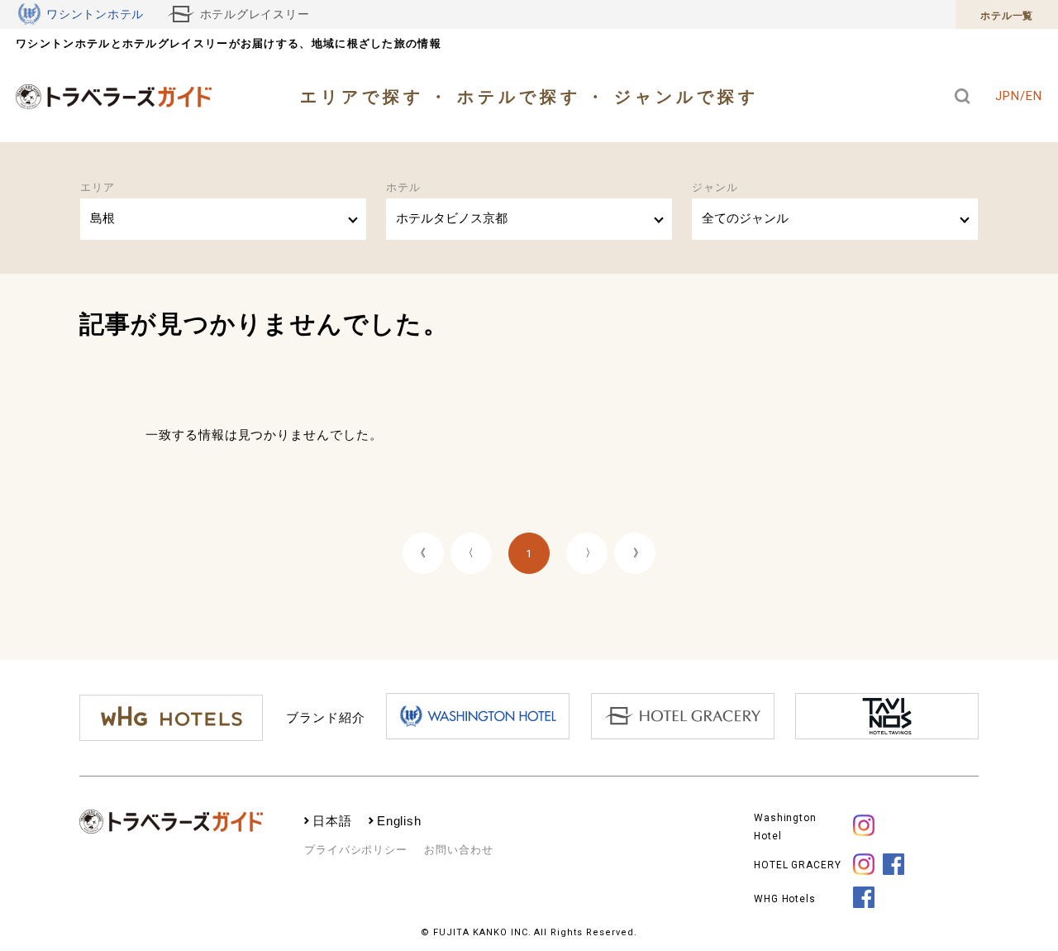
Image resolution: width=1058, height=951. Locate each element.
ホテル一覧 (1006, 16)
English (399, 821)
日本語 (332, 821)
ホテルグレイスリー (255, 14)
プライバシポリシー (355, 849)
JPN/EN (1018, 95)
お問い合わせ (458, 849)
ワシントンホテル (95, 14)
